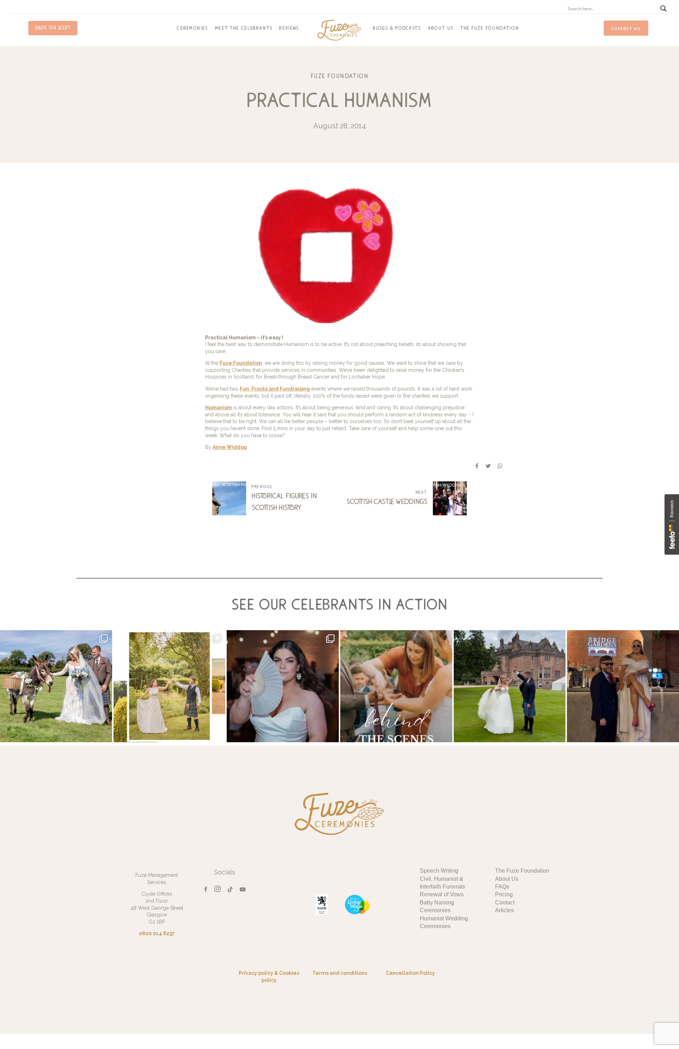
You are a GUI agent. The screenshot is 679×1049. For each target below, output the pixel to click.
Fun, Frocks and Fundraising (275, 389)
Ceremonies (192, 28)
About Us (440, 28)
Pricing (504, 894)
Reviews (289, 28)
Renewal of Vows (442, 894)
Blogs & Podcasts (397, 28)
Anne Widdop (230, 447)
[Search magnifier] (663, 8)
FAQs (502, 887)
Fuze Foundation (339, 76)
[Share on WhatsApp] (500, 466)
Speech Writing (439, 871)
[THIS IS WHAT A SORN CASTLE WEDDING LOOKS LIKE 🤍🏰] (510, 686)
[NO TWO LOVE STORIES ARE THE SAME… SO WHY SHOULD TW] (623, 686)
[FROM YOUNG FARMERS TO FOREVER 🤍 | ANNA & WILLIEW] (170, 686)
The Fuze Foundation (489, 28)
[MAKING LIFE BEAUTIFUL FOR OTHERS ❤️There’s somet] (283, 686)
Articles (504, 910)
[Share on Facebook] (476, 466)
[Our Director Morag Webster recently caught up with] (396, 686)
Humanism (218, 407)
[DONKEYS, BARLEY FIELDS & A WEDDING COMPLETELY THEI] (56, 686)
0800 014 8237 (52, 28)
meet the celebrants (244, 28)
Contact (505, 902)
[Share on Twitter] (488, 466)
